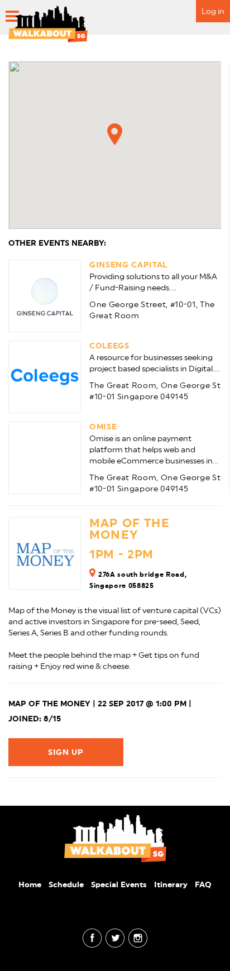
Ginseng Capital (128, 264)
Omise (103, 426)
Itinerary (171, 884)
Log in (213, 11)
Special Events (119, 884)
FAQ (203, 884)
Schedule (66, 884)
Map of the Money (129, 528)
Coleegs (109, 345)
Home (29, 884)
